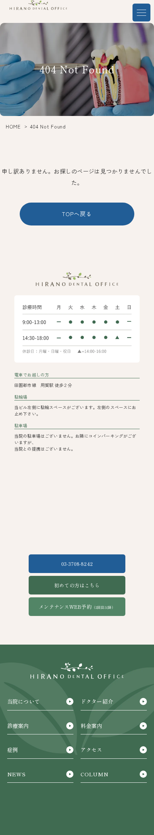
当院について (23, 701)
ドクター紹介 (97, 701)
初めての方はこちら (77, 585)
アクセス (91, 749)
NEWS (16, 774)
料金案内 (91, 725)
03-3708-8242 (77, 563)
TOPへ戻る (77, 213)
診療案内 (18, 725)
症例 (12, 749)
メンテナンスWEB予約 (77, 606)
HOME (13, 126)
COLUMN (94, 774)
